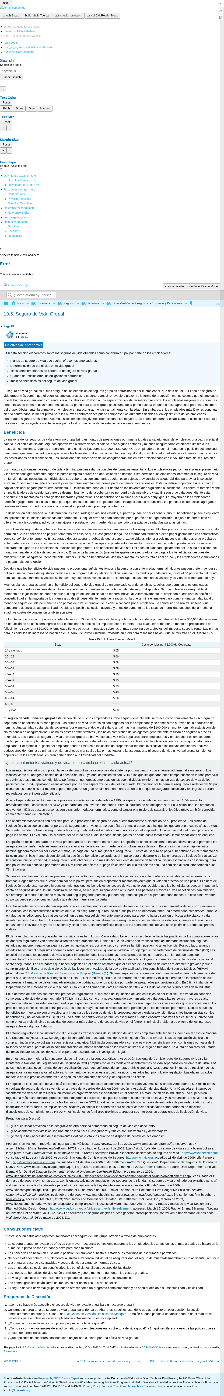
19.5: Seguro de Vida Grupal (38, 1347)
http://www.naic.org (139, 1157)
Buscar (9, 295)
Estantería (44, 303)
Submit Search (11, 77)
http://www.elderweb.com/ (200, 1153)
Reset (6, 102)
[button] (14, 231)
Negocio (69, 303)
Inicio (21, 303)
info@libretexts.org (18, 1390)
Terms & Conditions (114, 1386)
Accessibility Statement (141, 1386)
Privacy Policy (91, 1386)
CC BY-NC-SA (150, 1347)
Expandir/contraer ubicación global (218, 302)
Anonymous (11, 1351)
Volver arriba (11, 1360)
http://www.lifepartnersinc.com (34, 1162)
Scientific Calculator (20, 203)
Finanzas (93, 303)
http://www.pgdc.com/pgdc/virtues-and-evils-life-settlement (90, 1208)
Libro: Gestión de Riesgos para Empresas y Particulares (147, 303)
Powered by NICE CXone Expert (59, 1378)
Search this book (10, 64)
